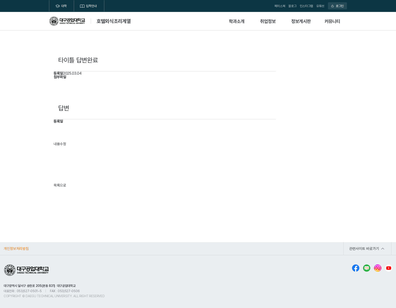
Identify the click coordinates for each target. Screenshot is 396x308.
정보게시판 (301, 21)
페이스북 (280, 6)
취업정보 (268, 21)
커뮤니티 (332, 21)
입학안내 (91, 6)
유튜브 (320, 6)
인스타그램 (306, 6)
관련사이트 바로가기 (364, 248)
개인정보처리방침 (16, 248)
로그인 (340, 6)
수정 (63, 143)
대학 (63, 6)
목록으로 (60, 185)
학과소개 (237, 21)
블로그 (292, 6)
